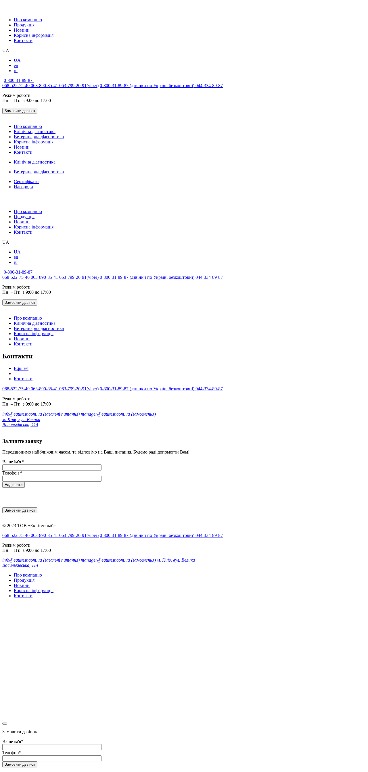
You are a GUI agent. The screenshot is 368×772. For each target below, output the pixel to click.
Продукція (24, 24)
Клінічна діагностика (34, 131)
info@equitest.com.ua (41, 414)
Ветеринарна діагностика (39, 136)
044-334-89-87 (209, 85)
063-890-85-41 (45, 85)
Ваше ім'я (13, 461)
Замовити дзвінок (20, 111)
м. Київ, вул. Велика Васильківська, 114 (21, 422)
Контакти (23, 40)
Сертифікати (26, 181)
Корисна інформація (33, 35)
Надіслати (13, 485)
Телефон (12, 473)
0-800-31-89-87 (19, 80)
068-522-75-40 (16, 85)
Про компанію (28, 19)
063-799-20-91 (79, 85)
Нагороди (23, 186)
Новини (22, 30)
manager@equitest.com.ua (118, 414)
